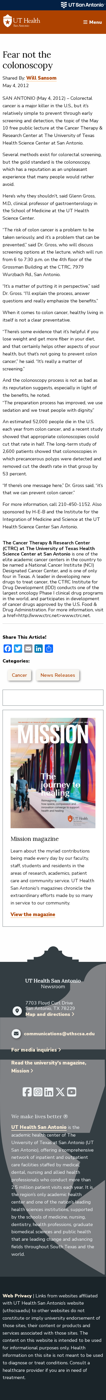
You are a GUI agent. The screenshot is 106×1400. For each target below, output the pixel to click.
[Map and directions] (17, 1011)
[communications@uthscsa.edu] (16, 1033)
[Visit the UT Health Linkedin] (48, 1094)
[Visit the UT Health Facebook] (27, 1094)
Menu (95, 22)
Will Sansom (41, 78)
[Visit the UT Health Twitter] (60, 1094)
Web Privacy (17, 1296)
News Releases (57, 675)
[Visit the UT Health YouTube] (71, 1094)
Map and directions (47, 1014)
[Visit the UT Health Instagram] (37, 1094)
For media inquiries (34, 1050)
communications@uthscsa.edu (59, 1034)
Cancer (19, 675)
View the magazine (33, 914)
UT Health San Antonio (39, 1127)
